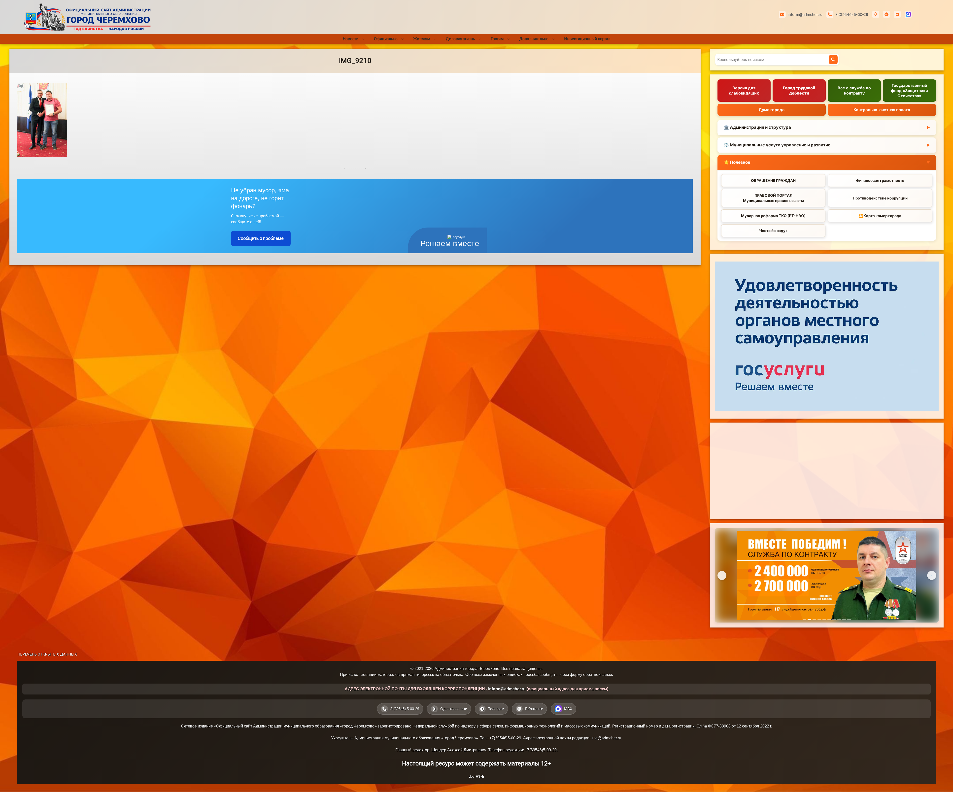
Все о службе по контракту (854, 90)
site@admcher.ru (606, 738)
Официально (386, 38)
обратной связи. (598, 674)
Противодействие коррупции (880, 198)
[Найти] (833, 59)
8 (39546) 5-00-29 (851, 14)
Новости (350, 38)
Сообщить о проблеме (261, 238)
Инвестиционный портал (587, 38)
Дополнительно (533, 38)
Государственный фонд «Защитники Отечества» (909, 90)
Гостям (497, 38)
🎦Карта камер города (880, 215)
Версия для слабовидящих (744, 90)
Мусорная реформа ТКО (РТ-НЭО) (773, 215)
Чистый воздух (773, 230)
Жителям (421, 38)
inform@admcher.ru (805, 14)
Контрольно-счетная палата (881, 109)
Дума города (771, 109)
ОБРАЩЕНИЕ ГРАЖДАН (773, 180)
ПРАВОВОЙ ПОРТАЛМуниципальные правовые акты (773, 198)
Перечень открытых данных (47, 654)
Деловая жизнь (460, 38)
